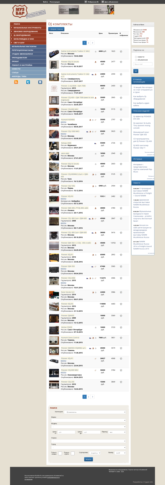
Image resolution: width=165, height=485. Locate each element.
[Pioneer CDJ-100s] (54, 189)
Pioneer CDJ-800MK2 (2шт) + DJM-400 (74, 175)
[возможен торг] (95, 62)
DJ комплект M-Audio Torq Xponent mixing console (142, 125)
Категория (59, 412)
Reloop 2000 (66, 143)
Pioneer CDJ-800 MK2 (69, 109)
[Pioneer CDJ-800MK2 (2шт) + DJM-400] (54, 177)
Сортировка (83, 452)
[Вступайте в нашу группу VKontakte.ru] (40, 82)
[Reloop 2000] (54, 146)
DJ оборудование (22, 35)
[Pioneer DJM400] (54, 318)
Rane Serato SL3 (67, 292)
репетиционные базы (22, 50)
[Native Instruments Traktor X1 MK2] (54, 54)
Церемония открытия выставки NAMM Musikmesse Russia (141, 203)
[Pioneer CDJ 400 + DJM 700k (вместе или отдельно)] (54, 100)
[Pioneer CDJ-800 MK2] (54, 112)
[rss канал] (16, 82)
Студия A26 (148, 482)
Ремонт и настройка (22, 65)
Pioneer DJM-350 (68, 266)
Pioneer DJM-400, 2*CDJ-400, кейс (74, 208)
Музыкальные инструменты (27, 28)
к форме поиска (56, 29)
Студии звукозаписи (22, 54)
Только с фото (66, 453)
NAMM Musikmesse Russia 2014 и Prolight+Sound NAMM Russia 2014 (142, 245)
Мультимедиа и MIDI (24, 39)
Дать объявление (111, 2)
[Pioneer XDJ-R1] (54, 257)
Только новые (54, 453)
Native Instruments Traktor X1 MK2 (75, 51)
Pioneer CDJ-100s (68, 186)
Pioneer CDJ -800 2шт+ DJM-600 (74, 218)
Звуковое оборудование (26, 31)
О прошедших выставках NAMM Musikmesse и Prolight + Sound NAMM (142, 192)
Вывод (110, 452)
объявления (143, 60)
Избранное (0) (93, 2)
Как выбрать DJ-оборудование (140, 97)
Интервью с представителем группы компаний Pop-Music (142, 168)
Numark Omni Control (70, 337)
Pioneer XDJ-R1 (67, 254)
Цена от (54, 432)
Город (53, 444)
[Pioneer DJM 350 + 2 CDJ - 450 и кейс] (54, 246)
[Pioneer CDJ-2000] (54, 281)
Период (104, 432)
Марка (53, 417)
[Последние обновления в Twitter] (28, 82)
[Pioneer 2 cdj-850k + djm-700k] (54, 88)
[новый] (95, 120)
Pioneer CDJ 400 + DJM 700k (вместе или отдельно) (77, 98)
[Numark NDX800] (54, 122)
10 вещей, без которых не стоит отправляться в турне (142, 89)
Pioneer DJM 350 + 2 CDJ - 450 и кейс (76, 243)
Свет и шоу (19, 43)
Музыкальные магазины (24, 46)
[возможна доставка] (93, 74)
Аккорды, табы (19, 76)
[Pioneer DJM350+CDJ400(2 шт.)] (54, 351)
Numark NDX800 (68, 119)
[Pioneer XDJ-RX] (54, 199)
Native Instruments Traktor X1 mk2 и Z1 (75, 75)
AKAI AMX (65, 153)
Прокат (15, 61)
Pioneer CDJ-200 (67, 382)
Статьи (15, 72)
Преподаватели (19, 57)
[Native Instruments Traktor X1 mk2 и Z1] (54, 77)
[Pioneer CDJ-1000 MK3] (54, 134)
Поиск (17, 24)
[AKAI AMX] (54, 156)
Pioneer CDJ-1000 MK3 (70, 131)
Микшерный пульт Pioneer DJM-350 (141, 133)
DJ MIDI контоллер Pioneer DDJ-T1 (140, 146)
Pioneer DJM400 (67, 315)
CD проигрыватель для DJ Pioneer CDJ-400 (142, 140)
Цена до (80, 432)
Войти (45, 2)
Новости (16, 69)
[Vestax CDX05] (54, 330)
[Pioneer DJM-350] (54, 269)
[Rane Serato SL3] (54, 295)
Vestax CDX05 (66, 327)
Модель (54, 423)
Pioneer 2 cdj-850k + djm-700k (73, 85)
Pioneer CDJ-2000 (68, 278)
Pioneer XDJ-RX (67, 196)
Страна (53, 438)
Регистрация (55, 2)
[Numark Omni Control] (54, 340)
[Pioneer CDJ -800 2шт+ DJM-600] (54, 221)
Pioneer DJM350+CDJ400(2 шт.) (73, 348)
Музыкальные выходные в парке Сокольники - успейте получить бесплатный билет (142, 216)
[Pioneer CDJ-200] (54, 385)
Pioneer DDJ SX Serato (70, 61)
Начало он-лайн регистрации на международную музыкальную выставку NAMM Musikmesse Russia (142, 231)
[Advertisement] (28, 103)
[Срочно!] (95, 51)
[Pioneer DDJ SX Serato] (54, 64)
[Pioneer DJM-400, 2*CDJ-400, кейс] (54, 211)
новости (141, 57)
